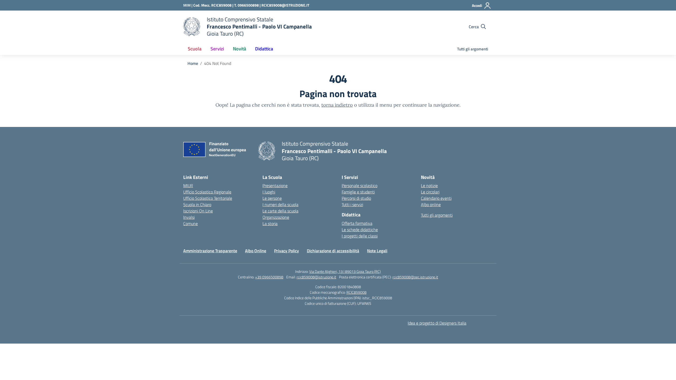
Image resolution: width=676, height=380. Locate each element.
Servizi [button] (217, 48)
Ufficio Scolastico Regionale (207, 192)
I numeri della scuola (280, 204)
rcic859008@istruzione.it (316, 277)
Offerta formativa (357, 223)
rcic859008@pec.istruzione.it (415, 277)
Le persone (272, 198)
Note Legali (377, 251)
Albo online (431, 204)
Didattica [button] (264, 48)
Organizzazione (275, 217)
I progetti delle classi (360, 236)
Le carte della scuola (280, 211)
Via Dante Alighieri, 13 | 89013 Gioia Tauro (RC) (345, 271)
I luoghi (268, 192)
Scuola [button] (194, 48)
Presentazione (275, 185)
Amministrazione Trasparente (210, 251)
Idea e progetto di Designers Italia (437, 323)
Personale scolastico (359, 185)
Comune (190, 223)
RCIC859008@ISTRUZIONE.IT (285, 5)
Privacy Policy (286, 251)
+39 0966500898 (269, 277)
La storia (270, 223)
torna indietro (337, 105)
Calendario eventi (436, 198)
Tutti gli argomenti (472, 49)
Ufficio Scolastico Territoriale (207, 198)
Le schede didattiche (360, 229)
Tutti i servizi (352, 204)
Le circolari (430, 192)
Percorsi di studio (356, 198)
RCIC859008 (356, 292)
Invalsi (189, 217)
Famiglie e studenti (358, 192)
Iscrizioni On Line (198, 211)
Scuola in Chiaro (197, 204)
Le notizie (429, 185)
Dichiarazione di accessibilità (333, 251)
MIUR (188, 185)
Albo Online (255, 251)
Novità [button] (239, 48)
